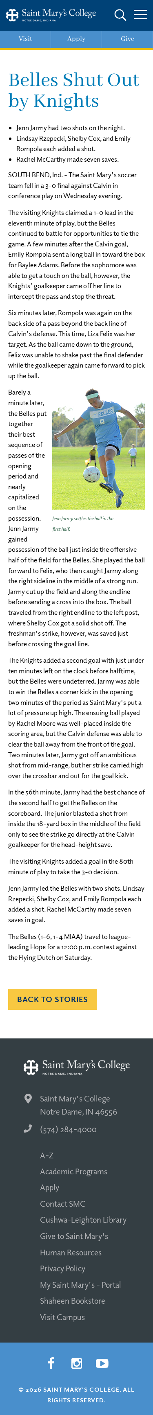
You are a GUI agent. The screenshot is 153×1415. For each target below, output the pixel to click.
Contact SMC (63, 1203)
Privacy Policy (62, 1268)
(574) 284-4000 (68, 1129)
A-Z (46, 1155)
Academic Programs (73, 1171)
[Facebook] (51, 1364)
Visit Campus (62, 1316)
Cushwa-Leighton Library (83, 1219)
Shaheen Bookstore (72, 1300)
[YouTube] (102, 1364)
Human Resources (71, 1252)
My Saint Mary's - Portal (80, 1284)
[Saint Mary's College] (51, 15)
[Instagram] (76, 1364)
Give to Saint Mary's (74, 1235)
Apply (49, 1187)
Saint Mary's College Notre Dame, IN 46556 (78, 1105)
